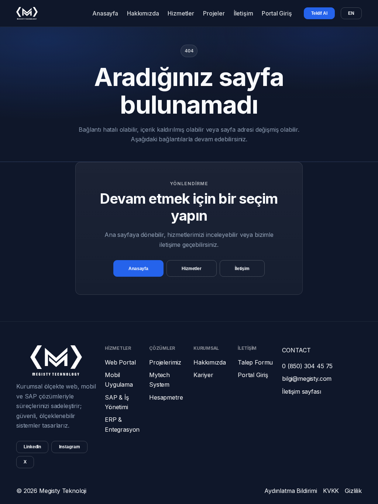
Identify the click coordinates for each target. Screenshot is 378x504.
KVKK (331, 490)
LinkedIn (32, 446)
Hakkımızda (143, 13)
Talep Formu (255, 362)
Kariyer (203, 375)
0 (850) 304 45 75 (307, 366)
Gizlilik (353, 490)
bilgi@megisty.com (306, 378)
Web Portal (120, 362)
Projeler (214, 13)
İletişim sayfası (301, 391)
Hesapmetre (166, 397)
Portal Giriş (277, 13)
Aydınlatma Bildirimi (290, 490)
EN (351, 13)
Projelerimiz (165, 362)
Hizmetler (181, 13)
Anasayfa (105, 13)
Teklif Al (319, 13)
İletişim (243, 13)
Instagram (69, 446)
